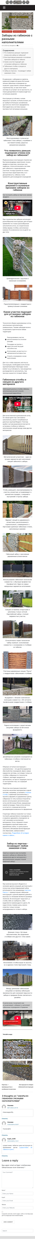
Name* (3, 1190)
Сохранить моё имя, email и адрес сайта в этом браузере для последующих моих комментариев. (17, 1214)
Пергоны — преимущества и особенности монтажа (9, 1087)
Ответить (5, 1118)
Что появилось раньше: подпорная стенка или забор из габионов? (16, 54)
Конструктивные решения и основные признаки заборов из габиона (17, 58)
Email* (3, 1197)
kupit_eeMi (11, 1139)
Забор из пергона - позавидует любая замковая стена (17, 72)
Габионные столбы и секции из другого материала (15, 67)
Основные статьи (7, 31)
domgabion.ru (13, 45)
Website (4, 1204)
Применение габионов (19, 31)
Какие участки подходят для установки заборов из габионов (15, 63)
